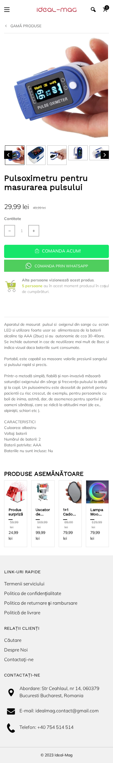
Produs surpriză (16, 512)
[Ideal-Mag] (56, 9)
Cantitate (12, 218)
